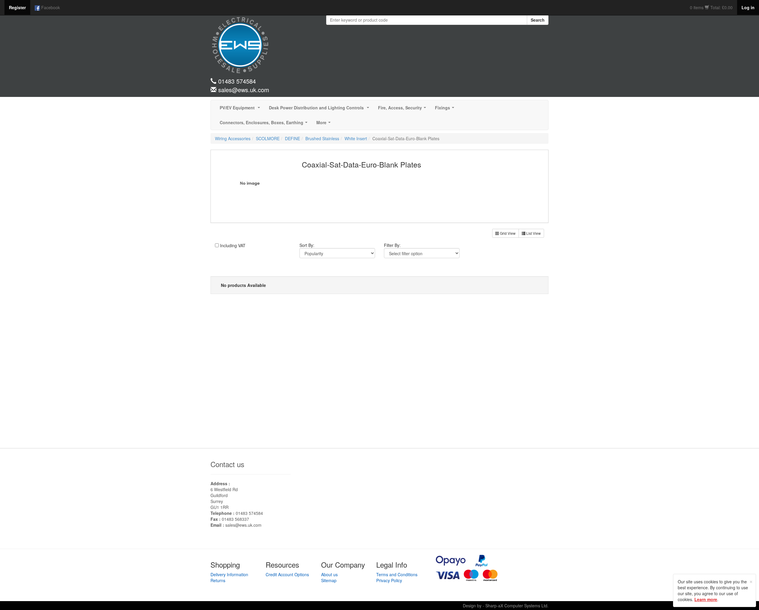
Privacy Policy (389, 580)
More (324, 124)
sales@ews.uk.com (243, 525)
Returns (218, 580)
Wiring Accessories (233, 138)
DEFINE (292, 138)
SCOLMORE (268, 138)
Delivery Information (229, 574)
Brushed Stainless (322, 138)
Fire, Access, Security (403, 109)
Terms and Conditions (396, 574)
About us (329, 574)
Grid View (507, 233)
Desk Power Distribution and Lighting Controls (320, 109)
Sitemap (329, 580)
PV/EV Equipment (241, 109)
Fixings (446, 109)
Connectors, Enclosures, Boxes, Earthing (265, 124)
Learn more (705, 599)
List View (533, 233)
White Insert (356, 138)
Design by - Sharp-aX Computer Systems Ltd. (505, 606)
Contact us (227, 464)
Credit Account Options (287, 574)
